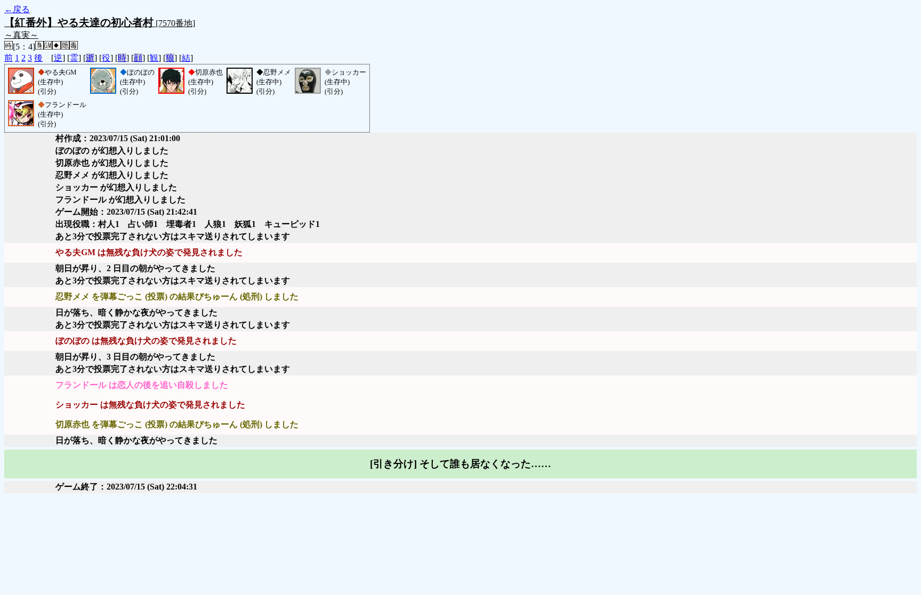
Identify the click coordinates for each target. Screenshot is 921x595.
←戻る (17, 9)
